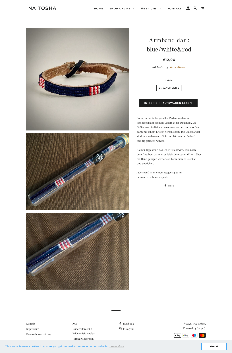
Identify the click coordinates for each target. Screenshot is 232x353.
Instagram (128, 329)
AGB (74, 323)
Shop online (120, 8)
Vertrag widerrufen (83, 338)
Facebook (128, 323)
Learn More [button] (116, 346)
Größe (169, 80)
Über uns (149, 8)
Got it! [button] (214, 346)
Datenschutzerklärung (38, 334)
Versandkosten (178, 67)
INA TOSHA (41, 8)
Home (98, 8)
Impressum (32, 329)
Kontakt (174, 8)
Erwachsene (169, 87)
